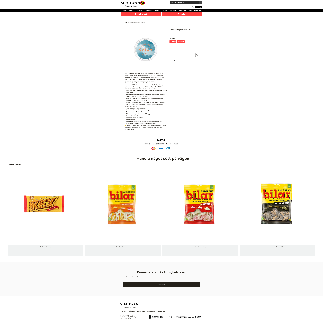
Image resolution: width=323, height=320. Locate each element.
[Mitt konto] (193, 7)
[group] (161, 213)
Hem (126, 22)
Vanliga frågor (141, 311)
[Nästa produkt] (318, 213)
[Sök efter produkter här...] (200, 2)
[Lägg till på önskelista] (197, 55)
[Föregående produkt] (5, 213)
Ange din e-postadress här (130, 276)
